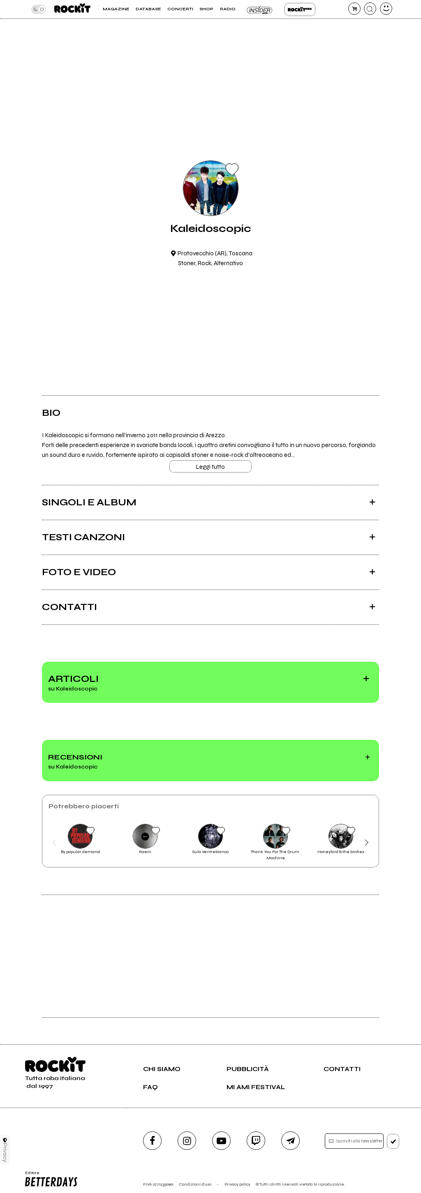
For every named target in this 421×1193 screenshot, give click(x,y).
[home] (72, 9)
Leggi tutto (210, 466)
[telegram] (290, 1140)
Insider (260, 9)
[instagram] (187, 1140)
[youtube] (221, 1140)
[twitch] (256, 1140)
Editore (30, 1175)
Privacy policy (237, 1184)
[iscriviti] (393, 1141)
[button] (54, 842)
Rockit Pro (300, 9)
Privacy (5, 1152)
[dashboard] (386, 8)
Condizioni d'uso (195, 1184)
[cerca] (370, 8)
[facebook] (152, 1140)
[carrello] (354, 8)
